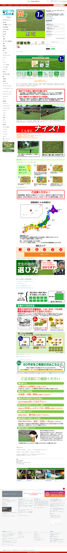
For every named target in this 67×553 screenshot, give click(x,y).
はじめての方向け (6, 29)
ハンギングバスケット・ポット (8, 89)
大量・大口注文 (5, 141)
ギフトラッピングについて (38, 538)
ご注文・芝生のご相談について (55, 499)
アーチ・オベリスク (6, 108)
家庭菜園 (4, 101)
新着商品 (4, 5)
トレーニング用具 (6, 64)
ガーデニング (5, 69)
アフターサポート (53, 1)
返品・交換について (37, 499)
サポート (35, 531)
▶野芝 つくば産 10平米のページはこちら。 (23, 356)
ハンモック (5, 122)
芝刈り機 (4, 22)
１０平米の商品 (34, 449)
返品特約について (49, 44)
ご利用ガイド (36, 533)
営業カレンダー (55, 511)
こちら (22, 515)
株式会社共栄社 (64, 1)
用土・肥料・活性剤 (6, 74)
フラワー (4, 98)
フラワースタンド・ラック (7, 91)
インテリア (5, 129)
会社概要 (51, 531)
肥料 (3, 36)
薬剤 (3, 43)
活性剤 (4, 38)
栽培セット (5, 71)
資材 (3, 50)
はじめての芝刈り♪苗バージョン (21, 283)
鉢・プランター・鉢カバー (7, 85)
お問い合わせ (9, 550)
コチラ (23, 275)
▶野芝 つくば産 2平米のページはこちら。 (23, 354)
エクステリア (5, 103)
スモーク (4, 136)
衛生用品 (4, 124)
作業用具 (4, 78)
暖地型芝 (23, 83)
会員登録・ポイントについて (7, 531)
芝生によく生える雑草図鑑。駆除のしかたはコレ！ (24, 285)
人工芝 (4, 115)
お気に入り (17, 5)
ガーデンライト (5, 96)
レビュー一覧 (59, 1)
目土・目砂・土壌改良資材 (7, 41)
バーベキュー (5, 134)
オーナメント (5, 110)
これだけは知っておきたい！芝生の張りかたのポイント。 (25, 281)
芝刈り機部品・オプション (7, 24)
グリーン (4, 57)
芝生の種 (4, 31)
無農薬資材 (5, 48)
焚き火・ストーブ (6, 138)
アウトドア (5, 131)
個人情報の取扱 (25, 550)
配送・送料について (21, 499)
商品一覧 (10, 5)
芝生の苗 (4, 34)
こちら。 (13, 515)
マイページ (24, 5)
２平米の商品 (29, 449)
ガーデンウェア (5, 83)
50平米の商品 (37, 451)
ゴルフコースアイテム (6, 55)
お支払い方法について (6, 499)
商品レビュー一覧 (21, 537)
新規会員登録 (20, 533)
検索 (64, 5)
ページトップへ (64, 489)
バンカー (4, 62)
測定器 (4, 45)
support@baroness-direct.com (58, 508)
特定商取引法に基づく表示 (17, 550)
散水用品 (4, 81)
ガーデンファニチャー (6, 105)
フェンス (4, 112)
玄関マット (5, 117)
